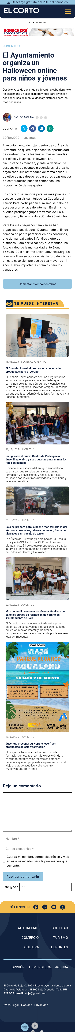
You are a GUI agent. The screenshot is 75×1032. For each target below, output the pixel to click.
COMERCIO (30, 937)
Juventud (11, 46)
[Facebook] (36, 907)
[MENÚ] (68, 10)
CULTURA (31, 947)
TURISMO (60, 937)
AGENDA (61, 967)
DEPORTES (59, 947)
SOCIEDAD (60, 928)
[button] (34, 1025)
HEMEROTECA (40, 967)
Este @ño (10, 887)
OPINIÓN (18, 967)
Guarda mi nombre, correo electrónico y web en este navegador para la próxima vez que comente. (38, 861)
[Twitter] (44, 907)
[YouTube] (53, 907)
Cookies (26, 1005)
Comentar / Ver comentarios (37, 284)
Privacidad (41, 1005)
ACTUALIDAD (28, 928)
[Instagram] (62, 907)
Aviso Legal (11, 1005)
